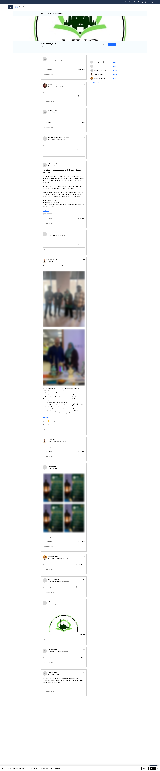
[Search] (151, 8)
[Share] (84, 58)
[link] (46, 51)
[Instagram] (143, 2)
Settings (145, 768)
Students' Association (24, 6)
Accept (153, 768)
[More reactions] (49, 66)
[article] (64, 67)
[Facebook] (146, 2)
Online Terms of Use (55, 768)
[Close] (158, 768)
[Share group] (118, 45)
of (19, 8)
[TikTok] (149, 2)
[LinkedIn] (152, 2)
